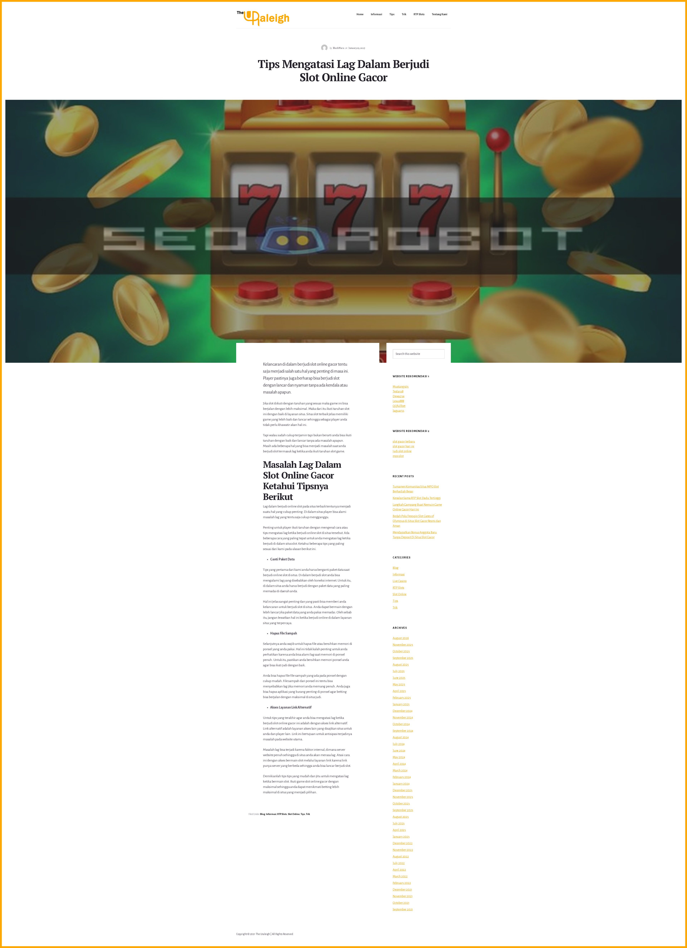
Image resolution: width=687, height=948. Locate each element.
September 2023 (403, 810)
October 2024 (401, 724)
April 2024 (399, 764)
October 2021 (401, 903)
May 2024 (399, 757)
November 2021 (402, 896)
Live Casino (400, 581)
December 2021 (402, 889)
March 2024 (400, 770)
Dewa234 (398, 396)
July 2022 (399, 863)
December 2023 (402, 790)
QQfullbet (399, 406)
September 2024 (403, 730)
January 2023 (401, 836)
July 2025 (399, 671)
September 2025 (403, 658)
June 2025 (399, 678)
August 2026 (401, 638)
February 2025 (402, 697)
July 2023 (399, 823)
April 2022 (399, 869)
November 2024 (403, 717)
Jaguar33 (398, 410)
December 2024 (402, 711)
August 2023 (401, 816)
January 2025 (401, 704)
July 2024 (399, 744)
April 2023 (399, 830)
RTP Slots (282, 814)
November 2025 (403, 644)
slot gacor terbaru (404, 441)
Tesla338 (398, 391)
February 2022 (402, 883)
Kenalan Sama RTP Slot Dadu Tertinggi (417, 498)
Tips (303, 814)
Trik (308, 814)
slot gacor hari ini (403, 446)
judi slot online (402, 451)
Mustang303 (400, 386)
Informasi (271, 814)
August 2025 (401, 664)
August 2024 (401, 737)
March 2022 (400, 876)
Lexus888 (398, 401)
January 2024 (401, 783)
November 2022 (403, 850)
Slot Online (294, 814)
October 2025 (401, 651)
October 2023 (401, 803)
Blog (262, 814)
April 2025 (399, 691)
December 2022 (402, 843)
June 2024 (399, 750)
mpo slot (398, 456)
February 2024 (402, 777)
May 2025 (399, 684)
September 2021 (403, 909)
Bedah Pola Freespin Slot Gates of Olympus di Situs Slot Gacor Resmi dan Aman (417, 521)
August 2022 (401, 856)
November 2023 (403, 797)
